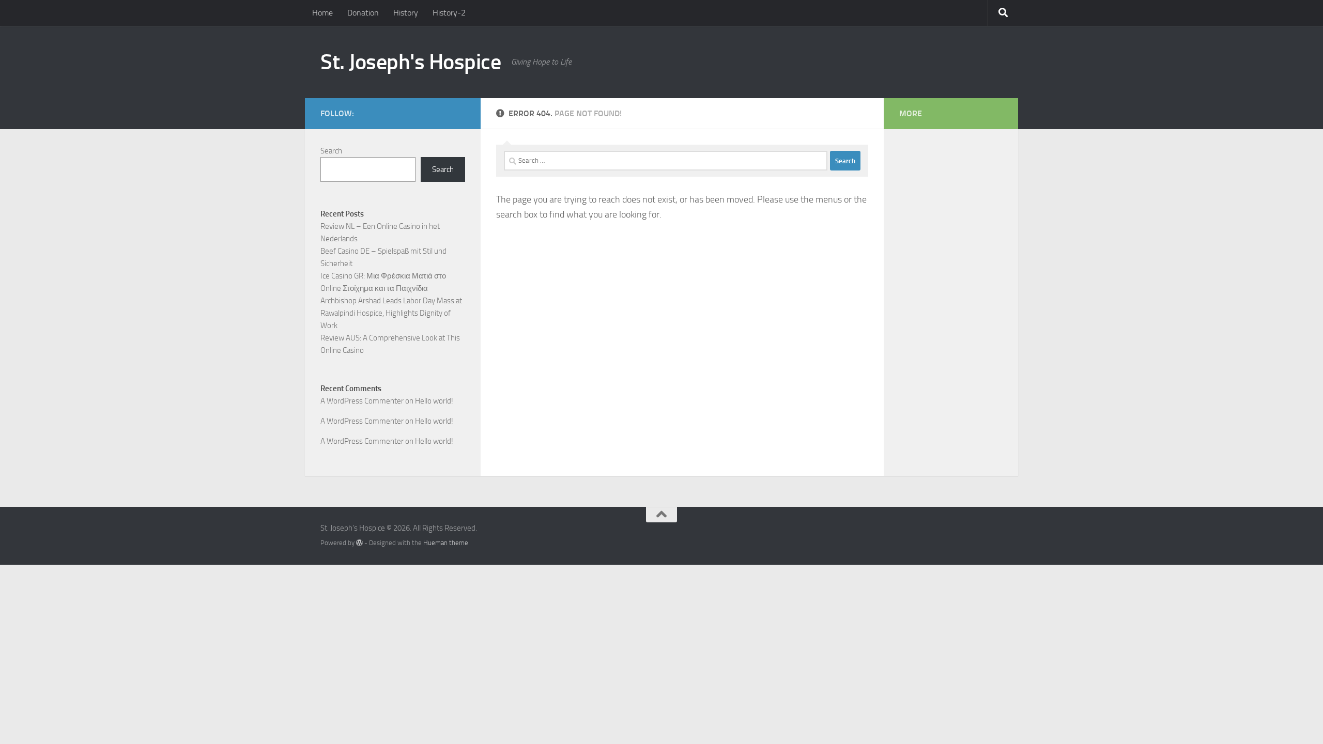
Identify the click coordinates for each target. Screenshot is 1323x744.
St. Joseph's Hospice (410, 62)
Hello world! (434, 401)
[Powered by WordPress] (359, 542)
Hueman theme (445, 543)
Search (331, 151)
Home (322, 13)
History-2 (449, 13)
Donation (363, 13)
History (405, 13)
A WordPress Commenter (362, 441)
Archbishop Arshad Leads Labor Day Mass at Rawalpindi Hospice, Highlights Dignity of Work (391, 313)
